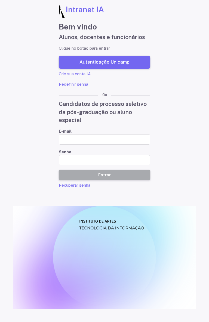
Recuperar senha (74, 185)
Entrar (104, 174)
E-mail (65, 131)
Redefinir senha (73, 84)
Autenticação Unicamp (104, 62)
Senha (65, 152)
